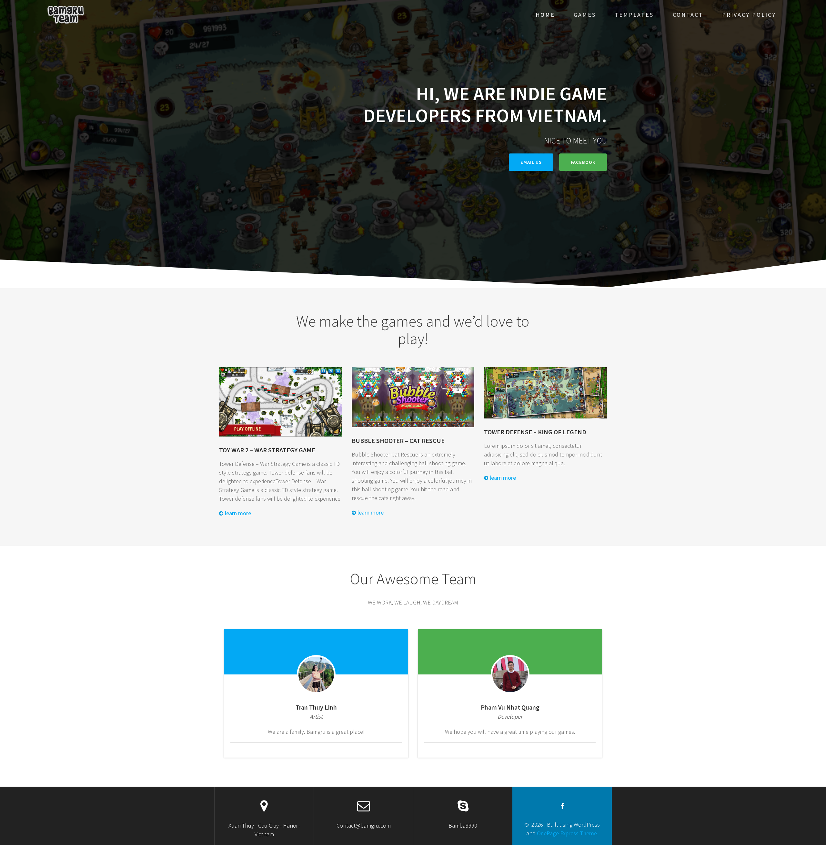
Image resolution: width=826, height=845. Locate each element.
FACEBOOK (583, 162)
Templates (634, 14)
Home (545, 14)
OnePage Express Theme (567, 833)
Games (585, 14)
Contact (688, 14)
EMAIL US (531, 162)
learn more (237, 513)
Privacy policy (749, 14)
